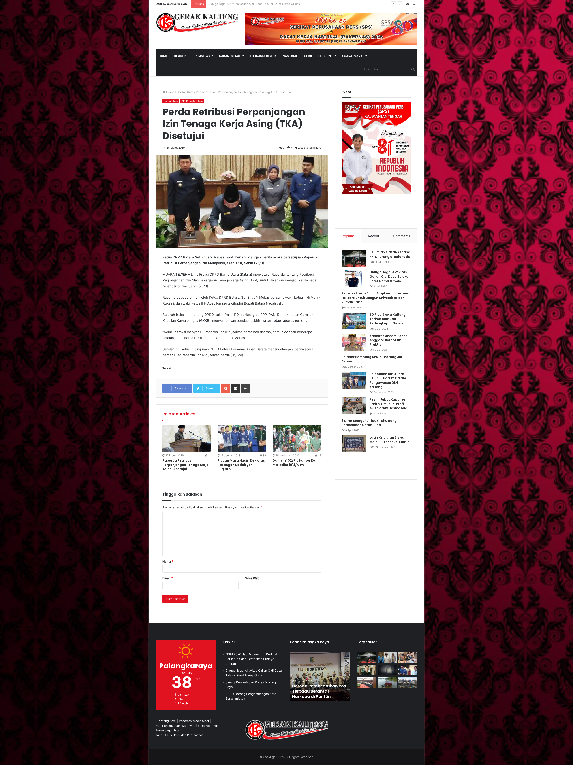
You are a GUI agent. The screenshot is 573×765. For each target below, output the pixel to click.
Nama (167, 561)
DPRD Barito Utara (192, 101)
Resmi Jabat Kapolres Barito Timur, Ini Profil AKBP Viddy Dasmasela (388, 403)
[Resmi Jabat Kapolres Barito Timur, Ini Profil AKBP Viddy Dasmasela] (354, 405)
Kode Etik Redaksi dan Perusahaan (179, 735)
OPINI (308, 56)
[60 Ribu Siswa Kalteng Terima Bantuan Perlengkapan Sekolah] (354, 321)
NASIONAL (290, 56)
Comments (401, 236)
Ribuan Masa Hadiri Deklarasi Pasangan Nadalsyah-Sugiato (242, 464)
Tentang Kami (166, 721)
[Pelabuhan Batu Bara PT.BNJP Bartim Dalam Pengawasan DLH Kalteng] (354, 380)
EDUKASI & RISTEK (263, 56)
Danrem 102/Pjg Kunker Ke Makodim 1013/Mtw (294, 462)
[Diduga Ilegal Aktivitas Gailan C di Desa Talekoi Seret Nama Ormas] (354, 278)
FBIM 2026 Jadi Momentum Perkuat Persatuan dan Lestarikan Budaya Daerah (251, 658)
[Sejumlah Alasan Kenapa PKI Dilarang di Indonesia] (354, 258)
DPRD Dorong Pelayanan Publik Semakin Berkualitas (244, 4)
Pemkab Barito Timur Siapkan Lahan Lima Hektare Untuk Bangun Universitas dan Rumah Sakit (375, 297)
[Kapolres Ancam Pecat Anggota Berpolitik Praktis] (354, 342)
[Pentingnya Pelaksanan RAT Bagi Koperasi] (407, 670)
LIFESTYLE (326, 56)
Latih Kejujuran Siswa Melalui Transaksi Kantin (390, 439)
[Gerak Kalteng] (197, 22)
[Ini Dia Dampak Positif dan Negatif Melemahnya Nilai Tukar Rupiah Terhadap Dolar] (366, 670)
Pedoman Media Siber (194, 721)
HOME (163, 56)
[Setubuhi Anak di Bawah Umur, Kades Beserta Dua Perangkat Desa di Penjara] (387, 657)
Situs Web (252, 578)
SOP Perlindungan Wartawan (175, 725)
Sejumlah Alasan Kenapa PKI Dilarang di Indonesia (390, 254)
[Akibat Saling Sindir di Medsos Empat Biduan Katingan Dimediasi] (407, 657)
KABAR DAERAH (230, 56)
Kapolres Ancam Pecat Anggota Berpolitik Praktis (388, 340)
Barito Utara (185, 92)
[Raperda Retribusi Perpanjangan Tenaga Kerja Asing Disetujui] (186, 438)
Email (167, 578)
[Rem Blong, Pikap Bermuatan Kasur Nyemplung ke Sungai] (387, 682)
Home (169, 92)
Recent (373, 236)
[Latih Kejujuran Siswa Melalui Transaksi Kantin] (354, 443)
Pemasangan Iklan (168, 730)
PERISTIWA (202, 56)
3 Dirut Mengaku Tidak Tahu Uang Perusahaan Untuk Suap (369, 422)
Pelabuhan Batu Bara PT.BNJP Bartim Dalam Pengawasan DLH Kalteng (388, 380)
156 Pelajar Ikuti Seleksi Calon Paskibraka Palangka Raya (315, 691)
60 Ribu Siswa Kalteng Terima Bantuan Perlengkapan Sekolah (388, 319)
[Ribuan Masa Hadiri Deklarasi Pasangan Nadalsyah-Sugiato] (242, 438)
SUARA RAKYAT (353, 56)
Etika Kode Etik (208, 725)
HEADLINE (181, 56)
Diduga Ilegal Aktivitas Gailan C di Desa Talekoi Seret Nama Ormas (389, 276)
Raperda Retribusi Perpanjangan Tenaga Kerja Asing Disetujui (185, 464)
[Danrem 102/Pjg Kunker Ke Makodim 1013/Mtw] (297, 438)
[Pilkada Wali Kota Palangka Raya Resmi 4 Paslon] (366, 682)
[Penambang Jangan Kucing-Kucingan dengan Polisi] (407, 682)
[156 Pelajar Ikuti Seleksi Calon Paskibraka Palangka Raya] (320, 676)
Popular (348, 236)
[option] (320, 676)
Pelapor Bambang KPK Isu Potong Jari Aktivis (372, 359)
